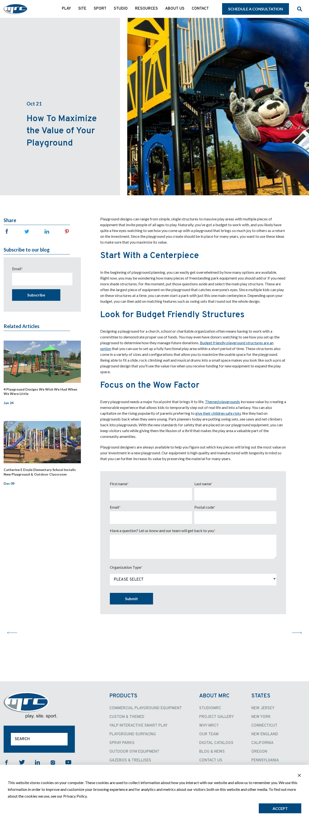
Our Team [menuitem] (208, 734)
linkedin (37, 762)
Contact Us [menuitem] (210, 760)
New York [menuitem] (261, 717)
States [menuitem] (260, 696)
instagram (53, 762)
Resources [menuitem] (146, 8)
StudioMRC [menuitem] (210, 708)
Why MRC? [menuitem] (208, 725)
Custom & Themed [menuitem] (126, 717)
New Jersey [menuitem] (262, 708)
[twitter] (27, 231)
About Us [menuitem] (174, 8)
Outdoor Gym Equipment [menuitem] (134, 751)
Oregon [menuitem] (259, 751)
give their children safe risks (218, 413)
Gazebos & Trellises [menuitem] (130, 760)
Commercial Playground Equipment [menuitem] (145, 708)
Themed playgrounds (222, 401)
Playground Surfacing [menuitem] (132, 734)
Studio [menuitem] (121, 8)
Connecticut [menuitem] (264, 725)
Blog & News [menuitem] (212, 751)
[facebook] (7, 231)
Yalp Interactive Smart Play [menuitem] (138, 725)
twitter (22, 762)
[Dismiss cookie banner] (299, 775)
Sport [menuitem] (100, 8)
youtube (68, 762)
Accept (280, 808)
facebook (6, 762)
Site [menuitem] (82, 8)
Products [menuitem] (123, 696)
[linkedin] (47, 231)
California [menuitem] (262, 743)
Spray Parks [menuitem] (121, 743)
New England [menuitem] (264, 734)
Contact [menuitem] (200, 8)
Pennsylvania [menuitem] (265, 760)
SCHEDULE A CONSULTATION (255, 9)
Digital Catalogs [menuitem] (216, 743)
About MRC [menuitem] (214, 696)
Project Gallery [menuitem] (216, 717)
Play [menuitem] (66, 8)
